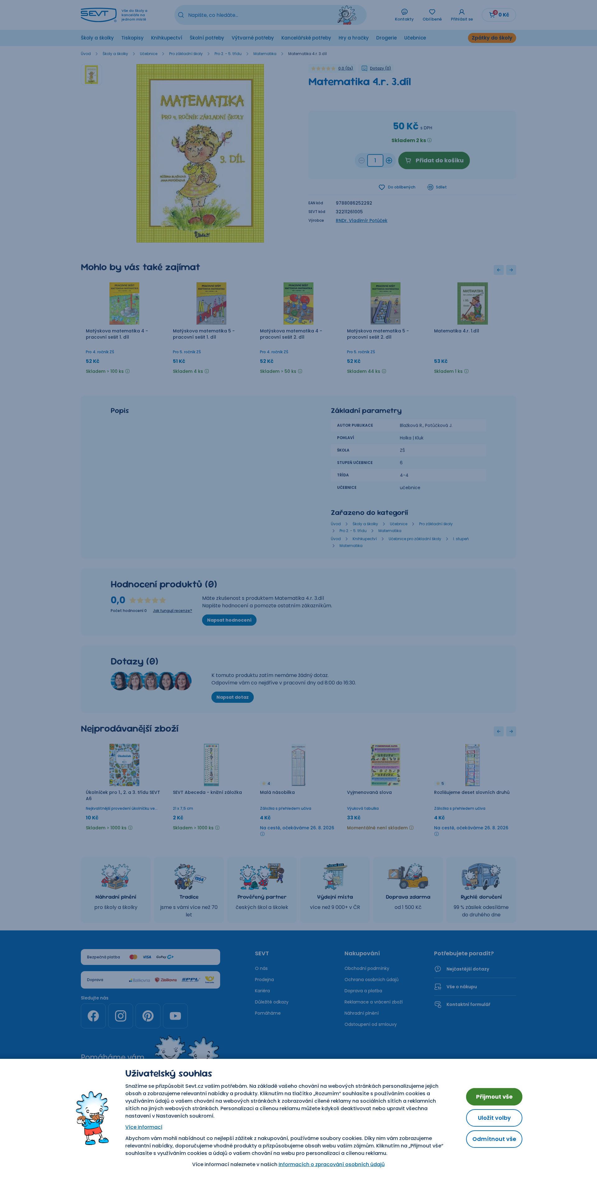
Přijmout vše (494, 1097)
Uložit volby (494, 1118)
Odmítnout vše (494, 1139)
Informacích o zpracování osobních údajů (332, 1164)
